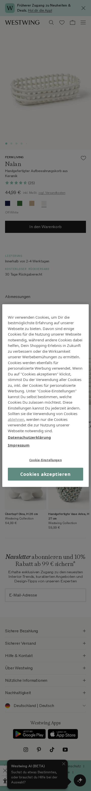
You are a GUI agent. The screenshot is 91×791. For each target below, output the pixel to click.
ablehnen (16, 419)
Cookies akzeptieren (45, 474)
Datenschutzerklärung (29, 437)
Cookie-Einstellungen (45, 460)
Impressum (19, 444)
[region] (45, 395)
